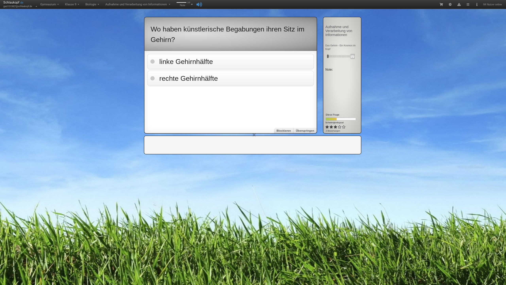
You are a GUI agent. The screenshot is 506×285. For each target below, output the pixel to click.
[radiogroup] (335, 127)
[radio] (327, 127)
